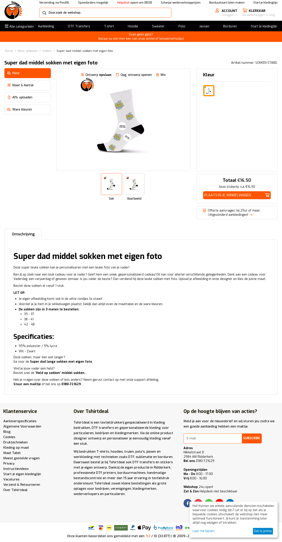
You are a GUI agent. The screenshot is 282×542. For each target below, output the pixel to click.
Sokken (47, 51)
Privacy (9, 463)
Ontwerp (98, 75)
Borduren (230, 26)
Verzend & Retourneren (21, 484)
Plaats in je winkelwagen (227, 195)
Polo (181, 26)
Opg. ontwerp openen (136, 75)
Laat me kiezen (203, 531)
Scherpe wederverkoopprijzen (180, 2)
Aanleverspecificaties (19, 421)
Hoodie (133, 26)
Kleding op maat (16, 447)
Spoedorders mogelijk (93, 2)
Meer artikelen (28, 51)
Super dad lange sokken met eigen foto (61, 362)
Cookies (9, 437)
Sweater (158, 26)
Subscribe (251, 438)
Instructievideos (16, 469)
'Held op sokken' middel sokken (59, 373)
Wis (163, 75)
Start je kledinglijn (265, 2)
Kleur (209, 75)
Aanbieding (46, 26)
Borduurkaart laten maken (227, 2)
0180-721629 (199, 461)
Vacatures (11, 479)
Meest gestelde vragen (21, 458)
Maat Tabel (12, 453)
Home (9, 51)
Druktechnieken (15, 442)
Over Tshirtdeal (15, 490)
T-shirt (109, 26)
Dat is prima (263, 531)
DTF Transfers (79, 26)
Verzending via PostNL (54, 2)
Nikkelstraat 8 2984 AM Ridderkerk (198, 454)
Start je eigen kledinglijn (22, 474)
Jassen (204, 26)
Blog (7, 431)
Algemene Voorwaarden (22, 426)
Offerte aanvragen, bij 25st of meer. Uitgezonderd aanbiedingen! (231, 212)
